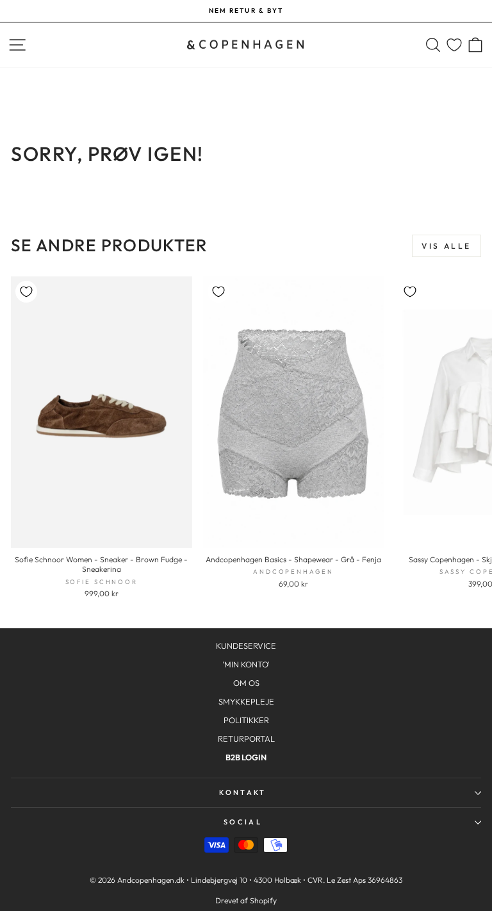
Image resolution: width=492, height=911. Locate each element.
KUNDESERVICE (246, 645)
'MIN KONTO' (246, 664)
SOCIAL (243, 821)
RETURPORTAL (246, 738)
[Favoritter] (454, 45)
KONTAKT (242, 792)
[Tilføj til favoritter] (26, 291)
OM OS (246, 683)
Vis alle (447, 246)
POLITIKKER (246, 720)
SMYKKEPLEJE (246, 701)
